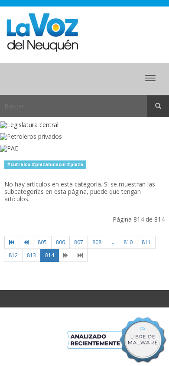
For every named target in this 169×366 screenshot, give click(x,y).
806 (60, 242)
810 (128, 242)
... (112, 242)
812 (13, 255)
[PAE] (84, 148)
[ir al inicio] (42, 32)
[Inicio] (11, 242)
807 (78, 242)
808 (96, 242)
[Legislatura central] (84, 125)
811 (146, 242)
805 (42, 242)
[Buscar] (158, 106)
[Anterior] (26, 242)
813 (31, 255)
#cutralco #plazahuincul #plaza (45, 164)
